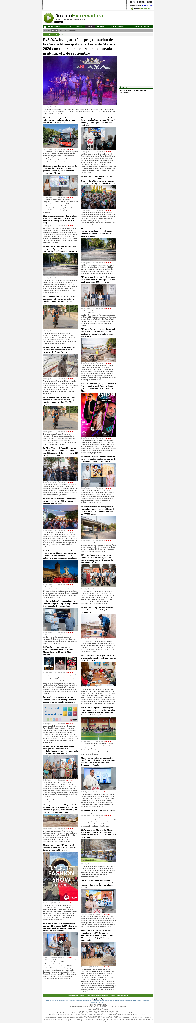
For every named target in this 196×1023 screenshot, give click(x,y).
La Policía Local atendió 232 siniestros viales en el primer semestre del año (98, 811)
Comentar (69, 107)
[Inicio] (45, 27)
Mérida (90, 26)
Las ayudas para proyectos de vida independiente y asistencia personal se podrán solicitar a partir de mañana (59, 699)
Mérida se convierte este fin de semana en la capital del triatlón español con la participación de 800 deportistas (98, 279)
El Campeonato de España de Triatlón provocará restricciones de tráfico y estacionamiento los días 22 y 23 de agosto (60, 300)
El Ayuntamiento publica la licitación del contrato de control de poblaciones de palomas (97, 609)
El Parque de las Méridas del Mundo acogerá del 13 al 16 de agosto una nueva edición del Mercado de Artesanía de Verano (98, 833)
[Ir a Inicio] (48, 23)
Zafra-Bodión (72, 30)
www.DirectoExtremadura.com (55, 1001)
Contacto (112, 995)
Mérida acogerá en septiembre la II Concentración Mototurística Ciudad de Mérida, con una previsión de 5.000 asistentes (98, 121)
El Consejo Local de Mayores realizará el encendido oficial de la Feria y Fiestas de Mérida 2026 (98, 657)
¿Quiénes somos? (122, 995)
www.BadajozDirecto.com (74, 1001)
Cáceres (79, 26)
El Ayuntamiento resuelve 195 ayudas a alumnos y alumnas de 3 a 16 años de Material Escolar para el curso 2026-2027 (60, 219)
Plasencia (100, 26)
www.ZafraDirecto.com (98, 1002)
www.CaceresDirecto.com (91, 1001)
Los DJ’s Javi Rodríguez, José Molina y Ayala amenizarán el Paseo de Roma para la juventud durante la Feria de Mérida (98, 387)
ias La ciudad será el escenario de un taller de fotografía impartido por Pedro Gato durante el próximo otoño (60, 603)
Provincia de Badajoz (117, 26)
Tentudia (63, 30)
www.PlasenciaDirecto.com (123, 1001)
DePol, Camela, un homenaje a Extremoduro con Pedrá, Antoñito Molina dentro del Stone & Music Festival (58, 650)
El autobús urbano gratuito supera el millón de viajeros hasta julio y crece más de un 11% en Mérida (59, 120)
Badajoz (68, 26)
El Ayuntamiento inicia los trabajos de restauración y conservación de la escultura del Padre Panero (59, 349)
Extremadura (56, 26)
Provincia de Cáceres (141, 26)
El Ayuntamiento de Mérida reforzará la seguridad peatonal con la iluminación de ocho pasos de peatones (60, 248)
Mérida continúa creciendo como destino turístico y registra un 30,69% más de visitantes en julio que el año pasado (97, 884)
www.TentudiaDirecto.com (141, 1001)
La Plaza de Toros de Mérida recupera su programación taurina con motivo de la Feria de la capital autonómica (98, 458)
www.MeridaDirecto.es (107, 1001)
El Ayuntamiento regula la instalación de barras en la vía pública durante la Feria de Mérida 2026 (59, 501)
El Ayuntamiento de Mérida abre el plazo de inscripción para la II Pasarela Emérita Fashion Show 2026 (60, 847)
